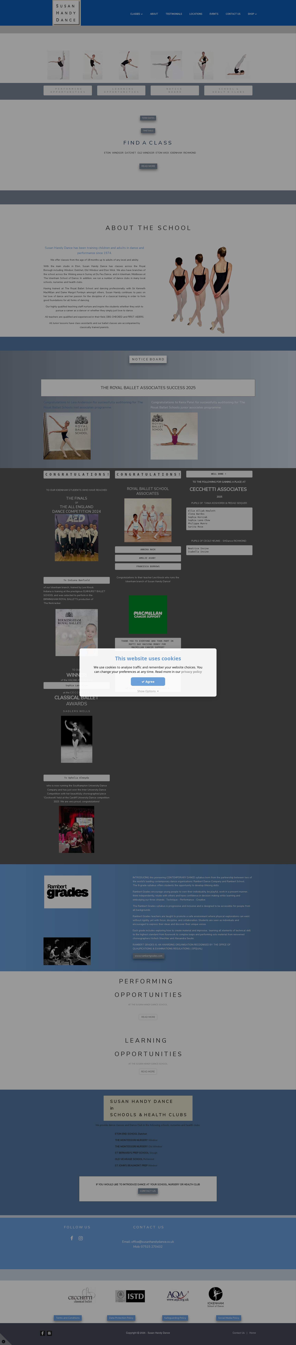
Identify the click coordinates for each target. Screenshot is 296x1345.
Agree (150, 681)
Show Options (147, 691)
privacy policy (191, 672)
